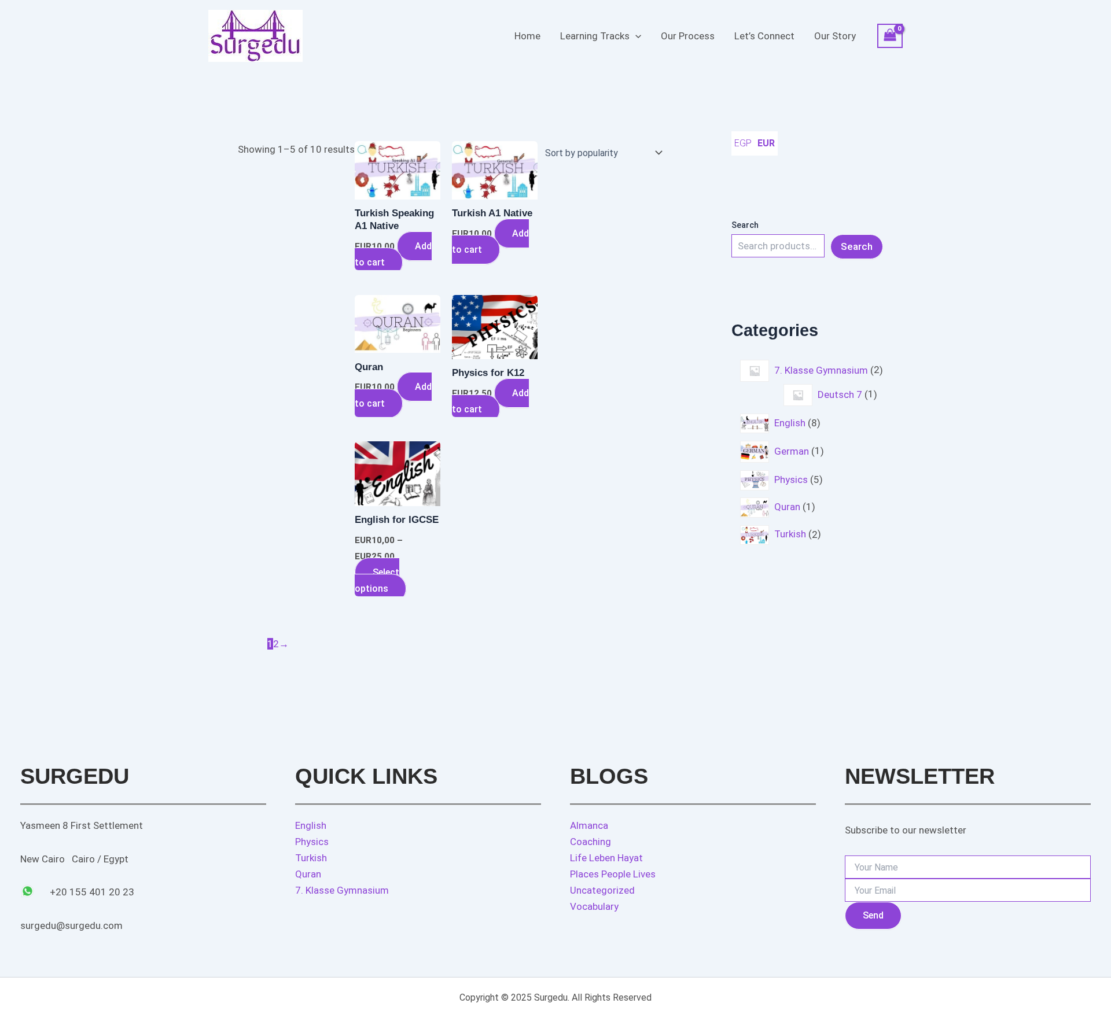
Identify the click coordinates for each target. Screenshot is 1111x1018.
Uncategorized (602, 890)
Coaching (590, 841)
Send (873, 915)
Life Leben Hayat (606, 858)
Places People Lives (613, 874)
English (310, 825)
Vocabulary (594, 906)
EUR (766, 143)
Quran (308, 874)
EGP (743, 143)
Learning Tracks (595, 36)
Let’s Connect (764, 36)
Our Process (688, 36)
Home (527, 36)
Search (745, 225)
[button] (635, 36)
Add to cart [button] (393, 254)
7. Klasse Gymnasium (342, 890)
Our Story (835, 36)
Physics (312, 841)
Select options (377, 580)
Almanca (589, 825)
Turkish (311, 858)
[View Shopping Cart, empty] (890, 36)
